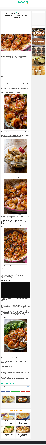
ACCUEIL (8, 8)
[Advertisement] (15, 26)
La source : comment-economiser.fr (8, 383)
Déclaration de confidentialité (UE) (35, 442)
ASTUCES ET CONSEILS (33, 8)
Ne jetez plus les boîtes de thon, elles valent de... (38, 51)
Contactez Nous (19, 442)
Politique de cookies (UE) (26, 442)
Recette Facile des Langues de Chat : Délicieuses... (38, 70)
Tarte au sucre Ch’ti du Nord (38, 42)
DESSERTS (22, 8)
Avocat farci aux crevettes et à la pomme (8, 436)
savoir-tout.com (11, 441)
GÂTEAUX (17, 8)
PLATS (26, 8)
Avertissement (43, 442)
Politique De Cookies (14, 442)
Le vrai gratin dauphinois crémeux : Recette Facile (23, 422)
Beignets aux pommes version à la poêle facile (38, 33)
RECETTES (13, 8)
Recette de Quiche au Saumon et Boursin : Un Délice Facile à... (8, 422)
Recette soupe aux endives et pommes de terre (38, 61)
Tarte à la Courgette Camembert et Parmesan (23, 436)
